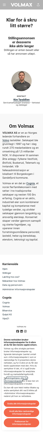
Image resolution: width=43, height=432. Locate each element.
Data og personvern (12, 285)
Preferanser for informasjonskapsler (21, 422)
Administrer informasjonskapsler (18, 289)
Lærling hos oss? (10, 277)
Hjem (5, 269)
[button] (38, 4)
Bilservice (7, 310)
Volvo (5, 140)
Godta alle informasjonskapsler (21, 403)
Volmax (6, 306)
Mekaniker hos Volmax (13, 281)
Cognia (30, 183)
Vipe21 (5, 318)
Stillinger (6, 273)
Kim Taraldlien (21, 99)
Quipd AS (7, 314)
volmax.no (21, 326)
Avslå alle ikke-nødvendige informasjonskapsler (21, 412)
